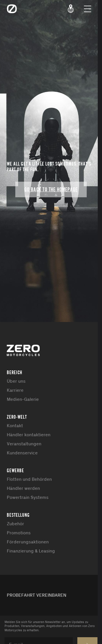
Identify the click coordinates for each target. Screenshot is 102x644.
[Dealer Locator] (71, 8)
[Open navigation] (87, 9)
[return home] (12, 8)
